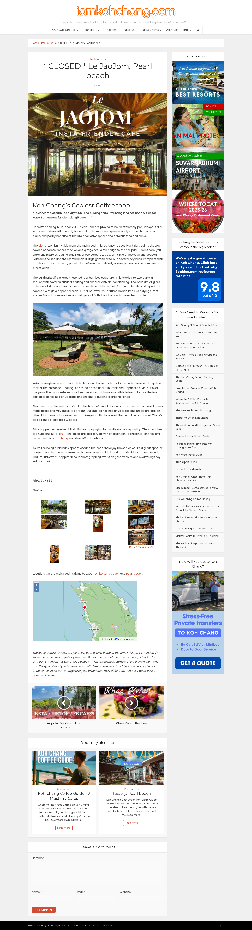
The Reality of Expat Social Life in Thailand (195, 545)
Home (35, 43)
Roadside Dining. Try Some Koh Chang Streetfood (194, 445)
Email (80, 892)
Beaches (110, 30)
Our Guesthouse (64, 30)
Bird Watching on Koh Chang (193, 499)
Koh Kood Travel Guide (189, 455)
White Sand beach (107, 574)
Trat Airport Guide (186, 462)
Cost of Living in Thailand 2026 (194, 528)
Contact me (106, 925)
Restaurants (150, 30)
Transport (90, 30)
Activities (172, 30)
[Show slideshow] (141, 547)
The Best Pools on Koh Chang (193, 410)
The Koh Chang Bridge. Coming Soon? (194, 379)
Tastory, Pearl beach (131, 793)
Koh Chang (60, 438)
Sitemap (94, 925)
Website (125, 892)
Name (37, 892)
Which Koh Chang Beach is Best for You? (197, 334)
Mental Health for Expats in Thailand (197, 536)
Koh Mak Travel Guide (188, 469)
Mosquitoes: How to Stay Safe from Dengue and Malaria (197, 489)
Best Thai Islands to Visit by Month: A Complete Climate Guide (197, 508)
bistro (42, 246)
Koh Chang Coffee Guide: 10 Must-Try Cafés (64, 796)
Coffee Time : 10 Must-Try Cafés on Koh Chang (197, 367)
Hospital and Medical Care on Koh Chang (196, 390)
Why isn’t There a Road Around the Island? (196, 356)
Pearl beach (134, 574)
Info (186, 30)
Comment (39, 858)
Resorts (129, 30)
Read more (63, 827)
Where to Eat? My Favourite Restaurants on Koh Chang (192, 401)
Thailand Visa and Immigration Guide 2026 (198, 427)
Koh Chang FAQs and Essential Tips (196, 325)
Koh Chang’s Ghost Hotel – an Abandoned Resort (193, 478)
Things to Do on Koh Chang (192, 418)
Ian (99, 85)
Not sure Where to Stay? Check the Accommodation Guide (197, 345)
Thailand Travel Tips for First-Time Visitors (196, 519)
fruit (62, 434)
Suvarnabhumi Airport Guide (192, 436)
